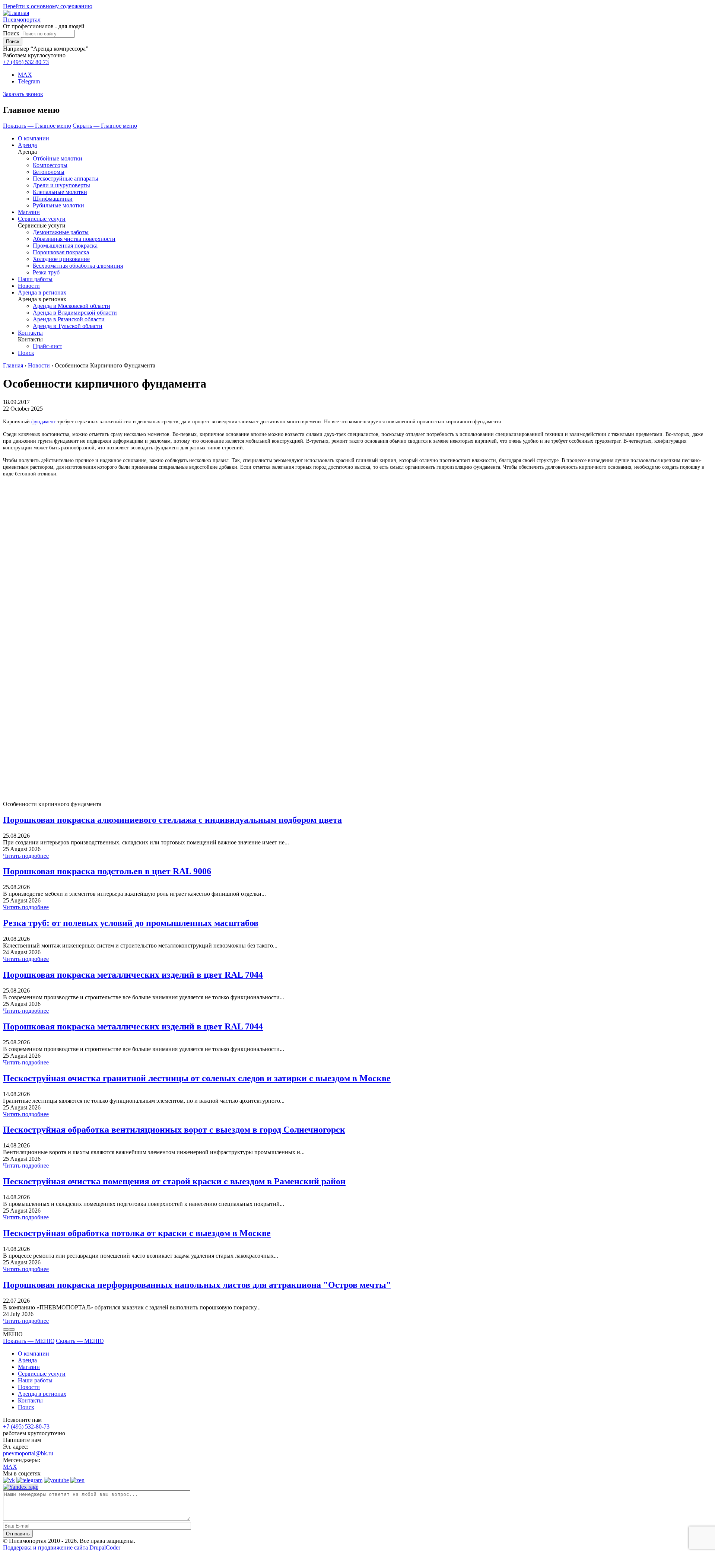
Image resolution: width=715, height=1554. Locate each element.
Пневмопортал (22, 19)
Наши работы (35, 279)
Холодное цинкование (61, 259)
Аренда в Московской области (71, 306)
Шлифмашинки (53, 198)
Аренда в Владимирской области (75, 312)
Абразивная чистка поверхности (74, 239)
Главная (13, 365)
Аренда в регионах (42, 292)
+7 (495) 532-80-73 (26, 1426)
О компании (33, 138)
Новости (29, 286)
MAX (25, 74)
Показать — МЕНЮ (28, 1341)
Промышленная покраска (65, 245)
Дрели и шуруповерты (61, 185)
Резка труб (46, 272)
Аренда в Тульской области (67, 326)
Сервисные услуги (42, 219)
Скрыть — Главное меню (105, 125)
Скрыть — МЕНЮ (80, 1341)
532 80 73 (26, 62)
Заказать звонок (23, 94)
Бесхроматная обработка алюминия (78, 265)
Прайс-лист (47, 346)
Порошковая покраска (61, 252)
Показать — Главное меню (37, 125)
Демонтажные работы (61, 232)
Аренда (27, 145)
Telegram (29, 81)
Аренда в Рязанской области (69, 319)
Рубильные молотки (58, 205)
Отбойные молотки (57, 158)
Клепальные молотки (60, 192)
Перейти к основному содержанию (47, 6)
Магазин (29, 212)
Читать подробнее (26, 856)
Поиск (11, 33)
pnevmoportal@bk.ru (28, 1453)
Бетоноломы (48, 172)
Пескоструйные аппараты (65, 178)
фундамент (43, 421)
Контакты (30, 332)
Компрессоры (50, 165)
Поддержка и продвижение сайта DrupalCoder (61, 1547)
